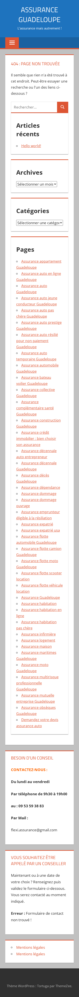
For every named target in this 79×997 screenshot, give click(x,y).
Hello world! (31, 145)
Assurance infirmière (38, 634)
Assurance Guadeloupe (40, 597)
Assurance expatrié (37, 524)
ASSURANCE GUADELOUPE (39, 14)
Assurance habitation (39, 603)
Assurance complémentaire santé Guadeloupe (35, 408)
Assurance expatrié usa (40, 530)
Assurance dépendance (40, 487)
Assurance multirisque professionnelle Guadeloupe (37, 683)
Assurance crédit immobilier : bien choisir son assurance (36, 438)
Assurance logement (38, 640)
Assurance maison (36, 646)
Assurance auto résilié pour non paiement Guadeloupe (37, 340)
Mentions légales (30, 947)
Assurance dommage (38, 493)
